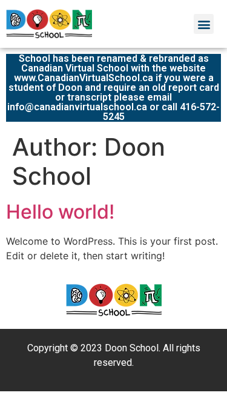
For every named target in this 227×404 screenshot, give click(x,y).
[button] (204, 24)
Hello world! (60, 212)
